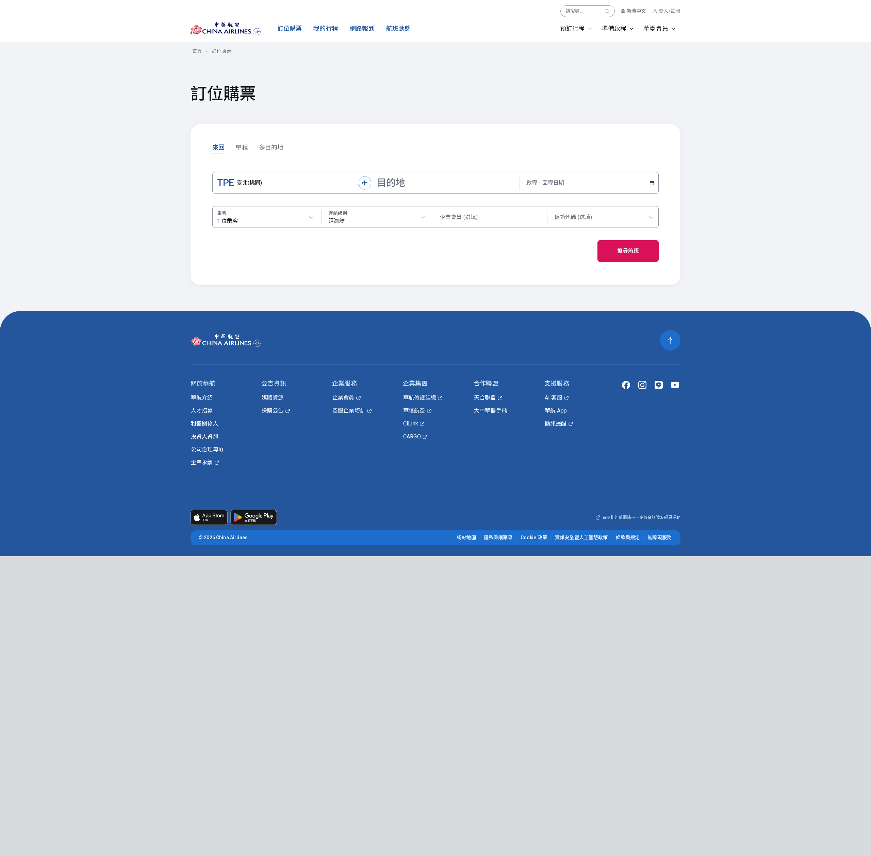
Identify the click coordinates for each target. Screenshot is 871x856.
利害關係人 (204, 423)
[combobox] (377, 217)
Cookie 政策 (534, 537)
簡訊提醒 (556, 423)
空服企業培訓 (348, 410)
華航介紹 (202, 397)
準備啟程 (614, 28)
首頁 (197, 51)
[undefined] (219, 28)
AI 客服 (553, 397)
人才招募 (202, 410)
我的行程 (325, 28)
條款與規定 (628, 537)
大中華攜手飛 (490, 410)
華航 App (556, 410)
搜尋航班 (628, 251)
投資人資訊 (204, 436)
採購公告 (273, 410)
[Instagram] (642, 385)
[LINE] (658, 385)
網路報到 (362, 28)
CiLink (410, 423)
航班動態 (398, 28)
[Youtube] (675, 385)
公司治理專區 (207, 449)
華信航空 (414, 410)
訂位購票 (289, 28)
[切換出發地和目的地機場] (365, 183)
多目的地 (271, 147)
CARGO (412, 436)
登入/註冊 (669, 11)
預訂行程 (572, 28)
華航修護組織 (419, 397)
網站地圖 (466, 537)
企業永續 (202, 462)
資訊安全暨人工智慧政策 (581, 537)
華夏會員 (655, 28)
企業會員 (343, 397)
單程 (241, 147)
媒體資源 (273, 397)
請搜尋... (574, 11)
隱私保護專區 (498, 537)
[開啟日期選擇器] (652, 183)
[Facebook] (626, 385)
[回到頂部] (670, 340)
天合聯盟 (485, 397)
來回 (218, 147)
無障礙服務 (659, 537)
